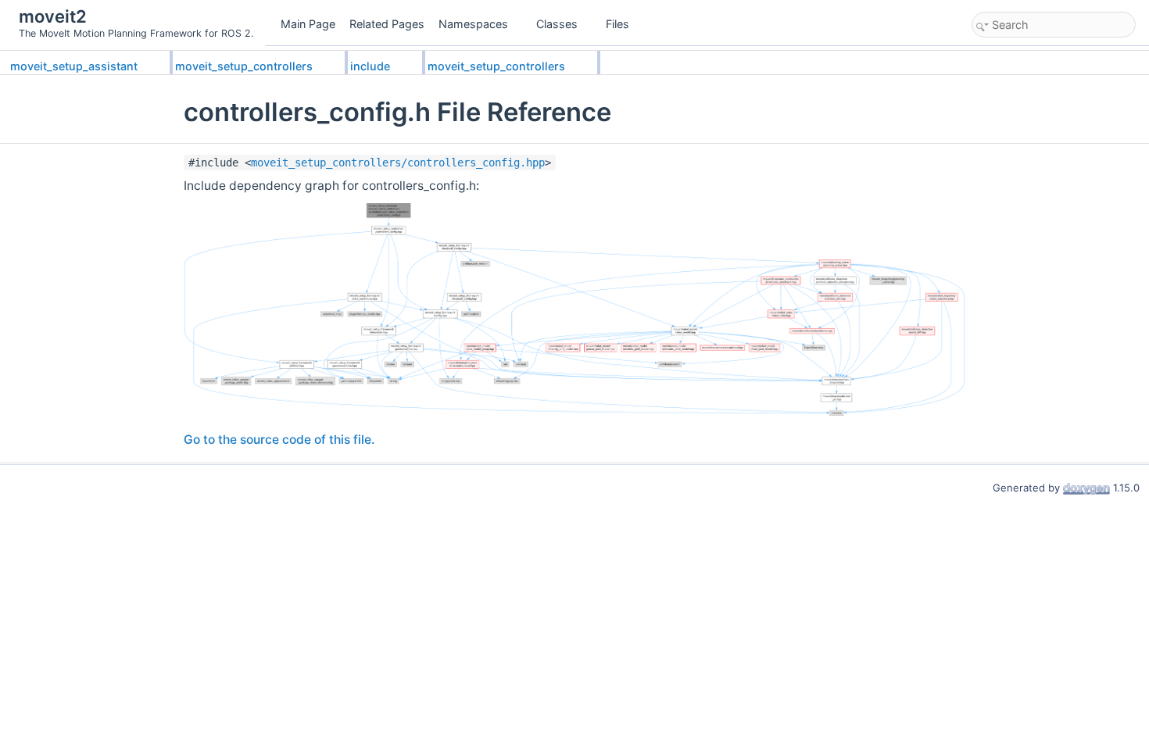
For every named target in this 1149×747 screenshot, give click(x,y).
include (370, 66)
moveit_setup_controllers (244, 66)
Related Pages (386, 23)
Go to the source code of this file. (279, 439)
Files (617, 23)
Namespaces (473, 23)
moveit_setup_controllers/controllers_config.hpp (398, 162)
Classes (557, 23)
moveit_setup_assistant (74, 66)
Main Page (308, 23)
